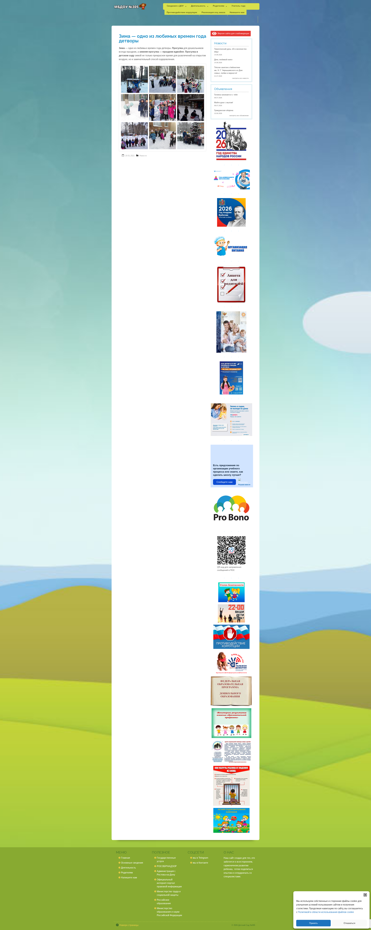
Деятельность (198, 5)
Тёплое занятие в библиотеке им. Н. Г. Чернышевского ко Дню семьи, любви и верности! (228, 70)
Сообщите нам (224, 482)
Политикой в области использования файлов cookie (326, 912)
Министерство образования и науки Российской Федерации (169, 912)
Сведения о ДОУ (175, 5)
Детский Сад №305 (246, 925)
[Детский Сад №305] (130, 6)
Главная (125, 858)
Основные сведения (132, 862)
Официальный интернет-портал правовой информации (169, 883)
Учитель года (238, 5)
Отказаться (349, 923)
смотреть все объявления (239, 115)
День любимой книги (223, 59)
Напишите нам (237, 12)
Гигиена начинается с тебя (226, 95)
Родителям (218, 5)
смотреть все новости (240, 78)
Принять (313, 923)
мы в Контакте (200, 862)
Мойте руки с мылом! (223, 102)
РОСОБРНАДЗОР (167, 866)
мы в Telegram (200, 858)
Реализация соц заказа (213, 12)
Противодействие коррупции (182, 12)
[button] (365, 894)
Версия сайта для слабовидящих (233, 33)
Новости (143, 156)
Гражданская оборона (223, 110)
